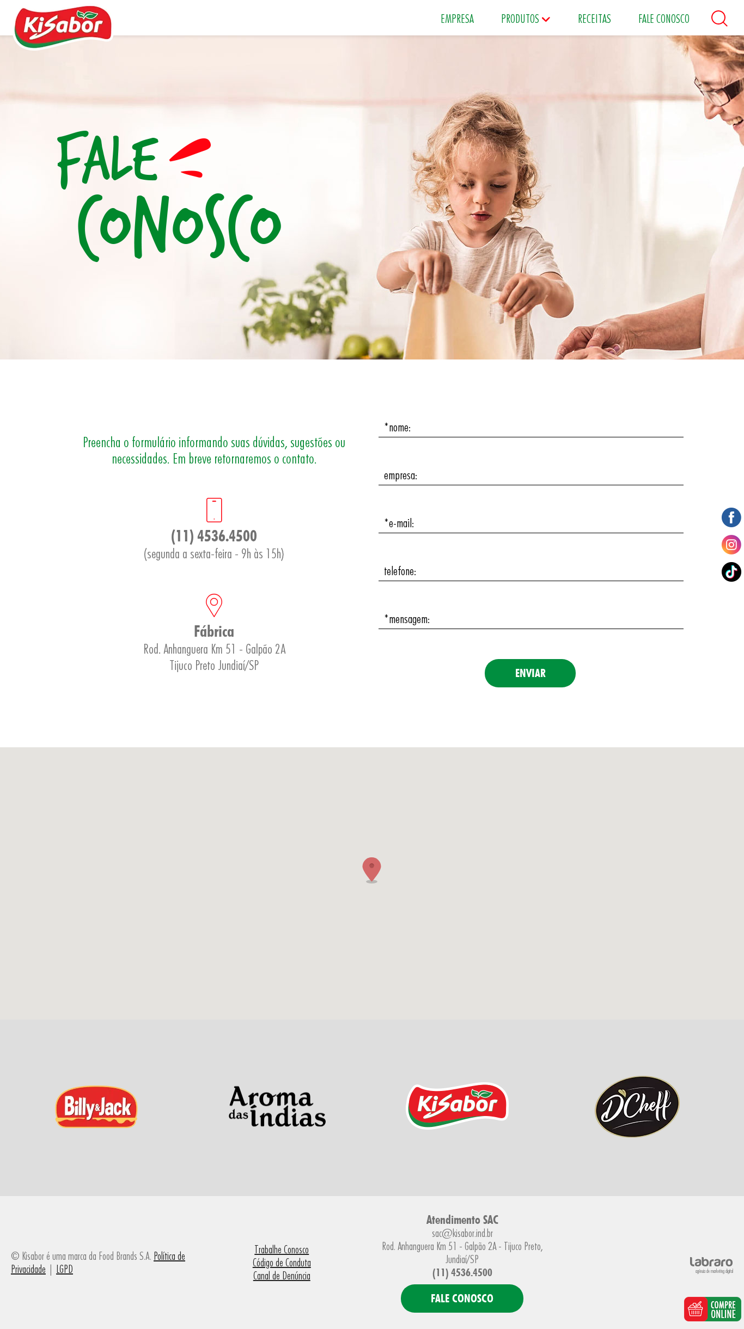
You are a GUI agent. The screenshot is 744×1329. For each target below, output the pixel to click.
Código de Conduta (282, 1262)
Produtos (521, 18)
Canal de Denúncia (281, 1275)
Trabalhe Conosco (281, 1249)
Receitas (594, 18)
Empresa (457, 18)
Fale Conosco (664, 18)
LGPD (64, 1269)
